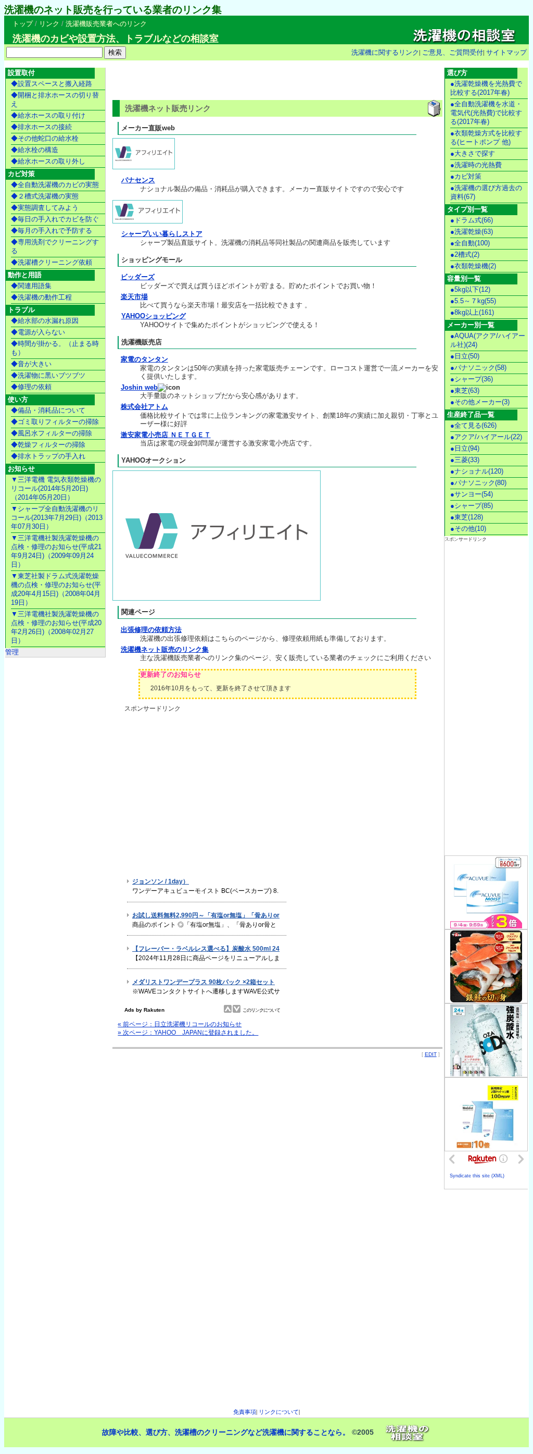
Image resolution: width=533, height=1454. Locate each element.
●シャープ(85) (471, 505)
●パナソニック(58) (478, 367)
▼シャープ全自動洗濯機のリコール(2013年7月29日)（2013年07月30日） (57, 517)
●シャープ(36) (471, 379)
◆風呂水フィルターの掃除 (51, 433)
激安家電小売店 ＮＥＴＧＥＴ (166, 435)
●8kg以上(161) (472, 312)
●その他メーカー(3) (480, 402)
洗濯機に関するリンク (385, 52)
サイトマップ (506, 52)
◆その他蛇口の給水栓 (45, 138)
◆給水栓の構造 (34, 150)
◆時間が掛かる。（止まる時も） (55, 348)
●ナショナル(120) (476, 471)
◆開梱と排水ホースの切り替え (55, 99)
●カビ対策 (465, 176)
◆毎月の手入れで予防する (51, 230)
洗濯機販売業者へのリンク (106, 24)
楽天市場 (134, 297)
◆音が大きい (31, 364)
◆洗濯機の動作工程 (41, 297)
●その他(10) (468, 528)
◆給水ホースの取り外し (48, 161)
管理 (12, 652)
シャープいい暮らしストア (161, 234)
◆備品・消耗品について (48, 410)
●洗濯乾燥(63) (471, 231)
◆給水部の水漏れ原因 (45, 321)
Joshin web (139, 387)
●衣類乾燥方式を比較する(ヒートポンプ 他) (486, 137)
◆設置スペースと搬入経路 (51, 84)
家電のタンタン (144, 359)
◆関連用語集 (31, 286)
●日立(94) (464, 448)
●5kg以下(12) (470, 289)
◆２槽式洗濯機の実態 (45, 196)
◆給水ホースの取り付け (48, 115)
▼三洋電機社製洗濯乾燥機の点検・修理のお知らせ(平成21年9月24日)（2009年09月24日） (56, 551)
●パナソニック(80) (478, 483)
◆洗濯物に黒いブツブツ (48, 375)
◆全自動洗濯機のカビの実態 (55, 185)
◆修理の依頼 (31, 387)
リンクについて (279, 1411)
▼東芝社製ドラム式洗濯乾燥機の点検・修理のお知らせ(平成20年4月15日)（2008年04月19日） (56, 589)
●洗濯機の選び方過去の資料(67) (486, 192)
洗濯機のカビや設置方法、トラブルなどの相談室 (115, 38)
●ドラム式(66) (471, 220)
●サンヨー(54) (471, 494)
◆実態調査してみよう (45, 208)
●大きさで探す (472, 153)
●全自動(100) (470, 243)
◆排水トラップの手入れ (48, 456)
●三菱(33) (464, 460)
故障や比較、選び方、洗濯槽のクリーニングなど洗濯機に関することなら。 (226, 1432)
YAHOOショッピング (153, 316)
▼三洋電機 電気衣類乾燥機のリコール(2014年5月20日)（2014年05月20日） (56, 488)
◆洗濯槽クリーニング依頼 (51, 262)
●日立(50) (464, 356)
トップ (22, 24)
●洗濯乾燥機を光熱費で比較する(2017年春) (486, 88)
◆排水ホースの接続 (41, 127)
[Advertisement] (234, 81)
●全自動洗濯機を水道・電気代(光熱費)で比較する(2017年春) (486, 113)
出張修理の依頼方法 (151, 629)
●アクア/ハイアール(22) (486, 437)
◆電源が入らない (38, 332)
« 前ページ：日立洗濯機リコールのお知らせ (180, 1024)
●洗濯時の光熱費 (476, 165)
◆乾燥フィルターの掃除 (48, 445)
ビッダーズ (138, 277)
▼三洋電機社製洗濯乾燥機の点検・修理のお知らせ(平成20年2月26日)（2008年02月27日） (56, 627)
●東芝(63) (464, 390)
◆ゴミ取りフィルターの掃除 (55, 422)
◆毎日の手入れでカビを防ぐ (55, 219)
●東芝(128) (466, 517)
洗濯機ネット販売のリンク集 (165, 649)
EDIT (431, 1054)
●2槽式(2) (464, 254)
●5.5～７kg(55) (473, 301)
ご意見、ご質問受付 (452, 52)
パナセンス (138, 180)
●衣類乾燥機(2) (473, 266)
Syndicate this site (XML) (477, 1175)
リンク (49, 24)
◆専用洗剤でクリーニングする (55, 246)
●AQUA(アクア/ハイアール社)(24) (487, 340)
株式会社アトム (144, 407)
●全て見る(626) (473, 425)
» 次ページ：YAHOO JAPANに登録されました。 (188, 1032)
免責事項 (244, 1411)
